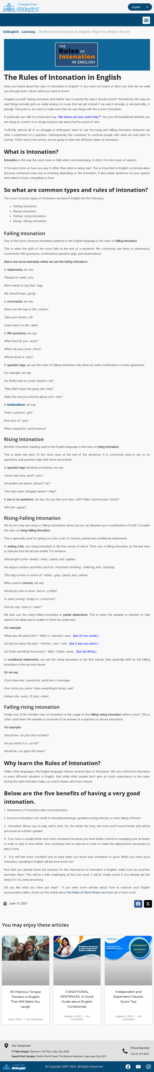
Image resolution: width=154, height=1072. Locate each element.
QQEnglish (11, 31)
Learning (28, 31)
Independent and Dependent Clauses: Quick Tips (128, 997)
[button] (146, 20)
